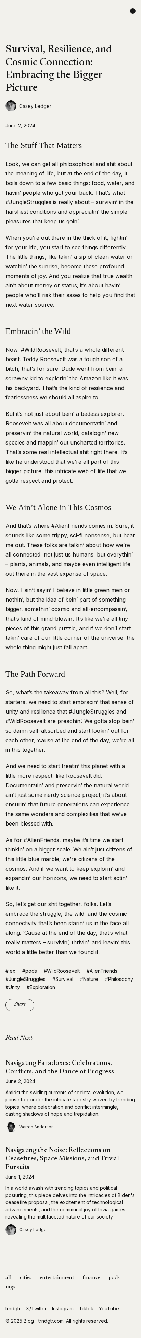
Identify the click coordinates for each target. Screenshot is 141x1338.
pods (114, 1277)
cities (25, 1277)
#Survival (62, 979)
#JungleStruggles (25, 979)
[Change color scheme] (132, 10)
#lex (10, 971)
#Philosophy (119, 979)
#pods (29, 971)
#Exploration (41, 987)
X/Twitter (36, 1308)
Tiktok (86, 1308)
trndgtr (13, 1308)
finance (91, 1277)
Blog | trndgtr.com (44, 1321)
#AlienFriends (102, 971)
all (8, 1277)
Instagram (63, 1308)
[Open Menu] (9, 10)
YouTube (109, 1308)
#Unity (12, 987)
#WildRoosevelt (62, 971)
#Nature (89, 979)
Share (20, 1004)
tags (10, 1287)
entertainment (57, 1277)
